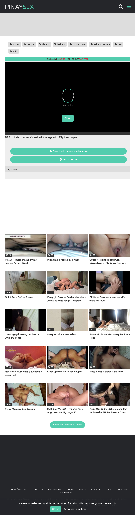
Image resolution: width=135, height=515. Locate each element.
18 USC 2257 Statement (46, 489)
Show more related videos (67, 424)
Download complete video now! (70, 151)
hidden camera (101, 44)
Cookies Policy (101, 489)
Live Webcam (70, 159)
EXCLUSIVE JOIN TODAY (67, 59)
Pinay (19, 7)
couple (30, 44)
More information (75, 509)
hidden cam (79, 44)
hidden (61, 44)
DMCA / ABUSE (17, 489)
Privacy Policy (76, 489)
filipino (46, 44)
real (119, 44)
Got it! (55, 509)
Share (14, 169)
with (14, 51)
